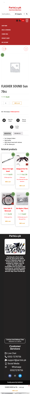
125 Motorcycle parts (22, 217)
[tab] (7, 133)
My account (5, 42)
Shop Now (4, 25)
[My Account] (17, 20)
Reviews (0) (17, 133)
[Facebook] (10, 375)
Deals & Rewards (6, 30)
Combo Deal (5, 34)
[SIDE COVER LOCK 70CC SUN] (26, 49)
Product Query (6, 38)
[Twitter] (20, 375)
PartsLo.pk (15, 7)
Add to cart (17, 103)
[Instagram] (15, 375)
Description (7, 133)
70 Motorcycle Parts (14, 111)
